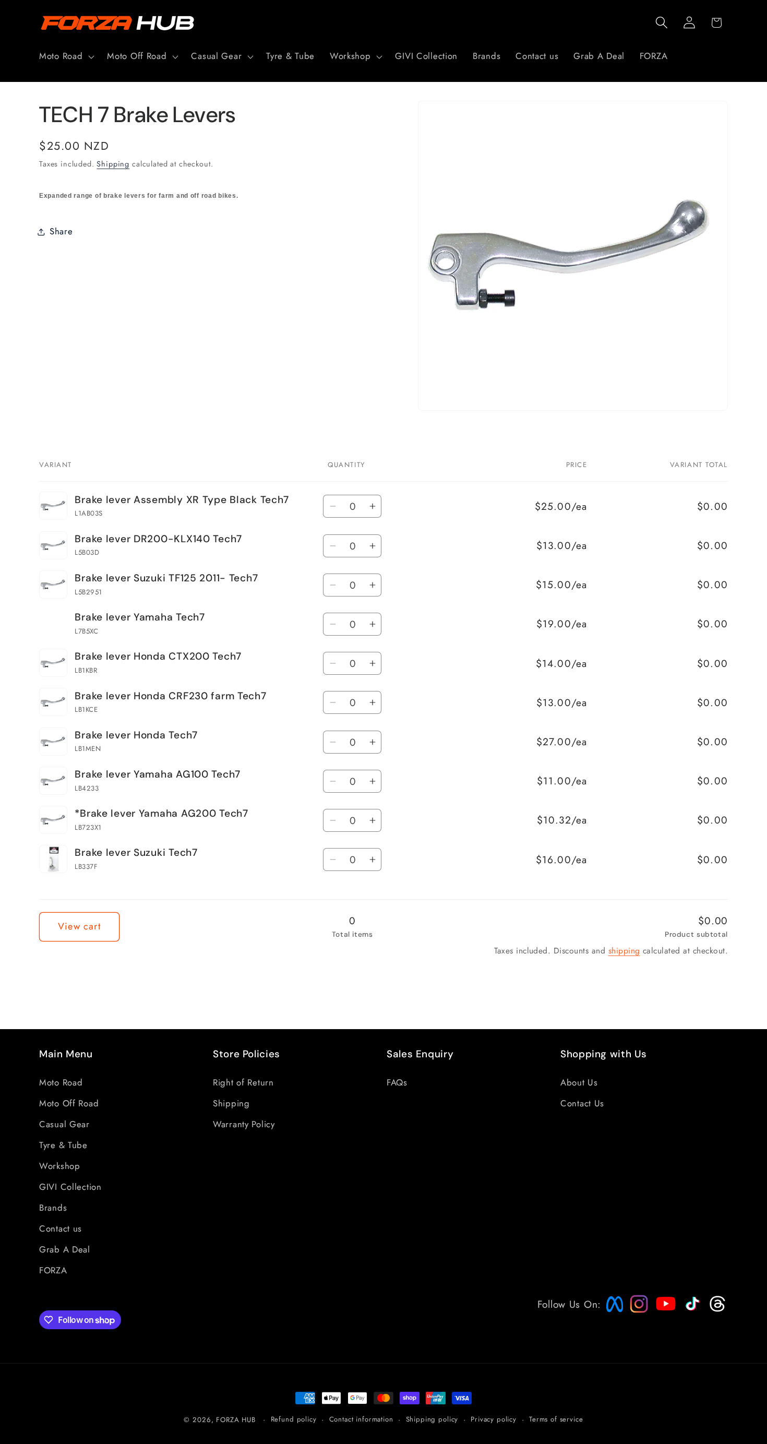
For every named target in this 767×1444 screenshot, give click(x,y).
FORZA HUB (236, 1420)
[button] (66, 56)
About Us (579, 1082)
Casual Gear (64, 1124)
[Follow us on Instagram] (635, 1309)
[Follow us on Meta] (612, 1312)
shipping (624, 951)
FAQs (397, 1082)
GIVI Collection (70, 1186)
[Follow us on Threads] (716, 1309)
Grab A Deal (64, 1249)
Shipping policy (432, 1419)
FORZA (53, 1270)
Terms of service (556, 1419)
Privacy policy (494, 1419)
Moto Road (60, 1082)
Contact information (361, 1419)
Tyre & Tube (63, 1145)
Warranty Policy (244, 1124)
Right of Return (243, 1082)
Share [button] (61, 231)
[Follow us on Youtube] (663, 1323)
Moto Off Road (69, 1103)
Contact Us (582, 1103)
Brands (53, 1207)
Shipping (113, 164)
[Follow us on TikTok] (691, 1310)
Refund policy (294, 1419)
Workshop (59, 1166)
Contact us (60, 1228)
